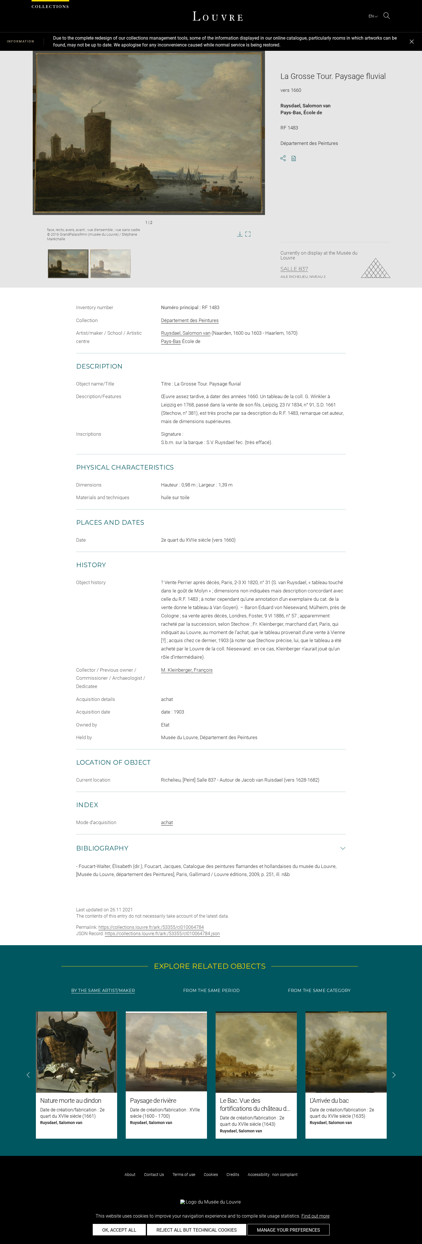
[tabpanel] (211, 1075)
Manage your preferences (288, 1230)
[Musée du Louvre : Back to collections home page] (217, 16)
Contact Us (154, 1174)
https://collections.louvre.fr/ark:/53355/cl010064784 (151, 927)
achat (167, 822)
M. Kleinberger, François (187, 670)
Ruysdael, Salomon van (305, 105)
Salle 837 (294, 269)
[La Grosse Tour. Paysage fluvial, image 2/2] (110, 263)
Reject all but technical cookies (196, 1230)
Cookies (211, 1174)
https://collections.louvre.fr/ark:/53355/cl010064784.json (162, 933)
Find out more (315, 1216)
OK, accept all (119, 1230)
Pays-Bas (290, 112)
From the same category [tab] (319, 990)
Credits (233, 1174)
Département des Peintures (190, 320)
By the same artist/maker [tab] (103, 990)
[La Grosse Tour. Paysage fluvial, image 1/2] (68, 263)
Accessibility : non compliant (273, 1174)
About (130, 1174)
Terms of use (184, 1174)
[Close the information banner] (411, 41)
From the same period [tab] (211, 990)
